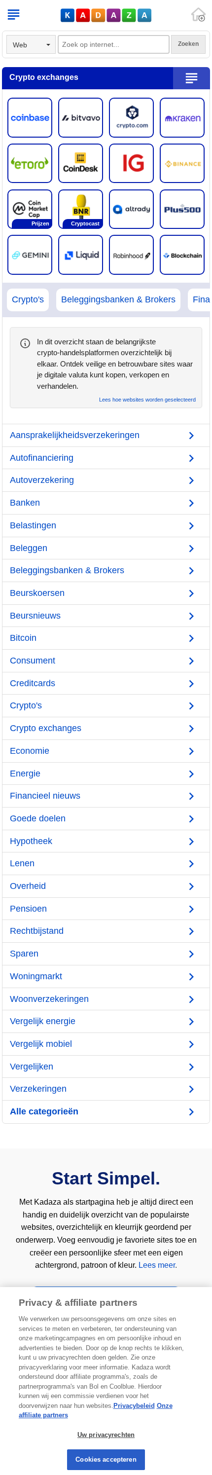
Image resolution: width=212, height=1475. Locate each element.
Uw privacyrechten (106, 1434)
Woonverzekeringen (49, 999)
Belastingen (33, 525)
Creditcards (32, 683)
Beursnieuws (35, 616)
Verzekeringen (38, 1089)
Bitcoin (23, 638)
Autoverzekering (42, 480)
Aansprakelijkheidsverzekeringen (75, 435)
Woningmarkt (36, 976)
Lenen (22, 863)
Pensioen (28, 909)
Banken (25, 503)
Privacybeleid (134, 1405)
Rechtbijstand (37, 931)
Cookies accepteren (105, 1459)
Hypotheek (31, 841)
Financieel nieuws (45, 796)
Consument (32, 660)
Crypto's (28, 299)
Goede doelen (38, 818)
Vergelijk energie (42, 1021)
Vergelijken (31, 1066)
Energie (25, 773)
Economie (29, 751)
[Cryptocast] (80, 209)
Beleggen (28, 548)
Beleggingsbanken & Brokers (118, 299)
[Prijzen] (29, 209)
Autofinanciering (41, 458)
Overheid (28, 886)
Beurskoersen (37, 593)
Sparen (24, 954)
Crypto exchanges (45, 728)
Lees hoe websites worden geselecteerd (147, 400)
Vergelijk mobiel (41, 1044)
